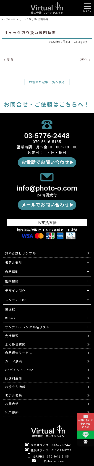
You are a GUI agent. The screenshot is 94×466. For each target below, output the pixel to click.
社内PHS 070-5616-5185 (50, 456)
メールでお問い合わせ (45, 205)
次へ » (85, 60)
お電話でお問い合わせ (45, 162)
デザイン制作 (15, 290)
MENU (87, 10)
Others (10, 318)
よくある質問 (15, 344)
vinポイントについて (21, 370)
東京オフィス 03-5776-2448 (51, 445)
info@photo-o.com (51, 461)
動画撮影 (12, 281)
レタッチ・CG (16, 300)
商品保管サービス (18, 353)
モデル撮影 (13, 262)
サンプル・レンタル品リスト (27, 327)
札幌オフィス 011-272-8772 (51, 450)
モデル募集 (13, 395)
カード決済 (13, 361)
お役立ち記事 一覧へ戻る (47, 82)
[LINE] (85, 435)
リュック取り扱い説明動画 (30, 33)
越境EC (10, 309)
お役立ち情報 (15, 387)
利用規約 (12, 412)
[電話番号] (85, 442)
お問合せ (12, 404)
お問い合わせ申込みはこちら (85, 424)
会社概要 (12, 336)
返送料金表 (13, 378)
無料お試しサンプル (20, 253)
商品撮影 (12, 272)
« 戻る (8, 60)
